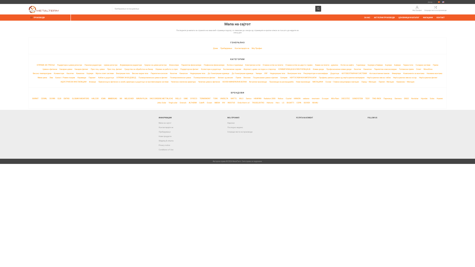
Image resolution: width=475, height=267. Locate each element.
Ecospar (325, 98)
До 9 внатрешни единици (242, 73)
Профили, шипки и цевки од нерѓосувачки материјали (342, 78)
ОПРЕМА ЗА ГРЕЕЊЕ (46, 65)
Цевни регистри (110, 65)
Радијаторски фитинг (189, 69)
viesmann (316, 98)
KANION (297, 98)
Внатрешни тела (123, 73)
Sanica (248, 98)
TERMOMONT (205, 98)
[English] (443, 2)
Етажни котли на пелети (273, 65)
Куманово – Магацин (405, 82)
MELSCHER (129, 98)
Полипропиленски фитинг (204, 78)
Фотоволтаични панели (379, 73)
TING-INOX (376, 98)
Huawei (440, 98)
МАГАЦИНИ (318, 82)
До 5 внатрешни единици (218, 73)
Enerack (183, 103)
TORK (215, 98)
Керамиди (81, 78)
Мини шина (42, 78)
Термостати (408, 65)
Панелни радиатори (92, 65)
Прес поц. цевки (98, 69)
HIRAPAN (257, 98)
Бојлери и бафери (375, 65)
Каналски (367, 69)
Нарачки (231, 123)
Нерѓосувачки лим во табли (379, 78)
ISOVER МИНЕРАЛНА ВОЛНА (234, 82)
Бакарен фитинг (81, 69)
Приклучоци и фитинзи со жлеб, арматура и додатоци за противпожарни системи (133, 82)
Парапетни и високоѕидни (385, 69)
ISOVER (307, 103)
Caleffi (201, 103)
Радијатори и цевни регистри (69, 65)
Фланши (92, 82)
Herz (278, 103)
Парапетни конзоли (159, 73)
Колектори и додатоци (211, 69)
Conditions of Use (166, 150)
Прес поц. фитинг (114, 69)
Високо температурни (42, 73)
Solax (432, 98)
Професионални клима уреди (338, 69)
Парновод (387, 98)
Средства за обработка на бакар (138, 69)
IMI (121, 98)
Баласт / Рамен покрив (65, 78)
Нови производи (303, 82)
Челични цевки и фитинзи (209, 82)
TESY (367, 98)
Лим (51, 78)
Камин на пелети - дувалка (326, 65)
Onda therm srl (243, 103)
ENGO (406, 98)
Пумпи (435, 65)
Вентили (247, 78)
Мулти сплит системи (105, 73)
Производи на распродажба (281, 82)
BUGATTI (290, 103)
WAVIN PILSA (141, 98)
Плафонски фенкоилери (214, 65)
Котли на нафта (347, 65)
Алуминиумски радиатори (131, 65)
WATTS (234, 98)
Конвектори (59, 73)
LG (283, 103)
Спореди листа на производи (435, 10)
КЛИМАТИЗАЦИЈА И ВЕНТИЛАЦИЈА (294, 69)
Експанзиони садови (232, 69)
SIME (186, 98)
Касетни (357, 69)
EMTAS (67, 98)
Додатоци (334, 73)
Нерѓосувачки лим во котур (405, 78)
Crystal (288, 98)
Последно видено (235, 127)
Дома (215, 48)
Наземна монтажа (434, 73)
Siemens (398, 98)
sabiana (306, 98)
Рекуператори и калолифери (316, 73)
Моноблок (428, 69)
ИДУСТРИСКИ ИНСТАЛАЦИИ (73, 82)
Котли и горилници (235, 65)
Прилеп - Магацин (386, 82)
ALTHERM (193, 103)
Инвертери (396, 73)
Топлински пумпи (406, 69)
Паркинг (92, 78)
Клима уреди (318, 69)
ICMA (103, 98)
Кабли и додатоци (106, 78)
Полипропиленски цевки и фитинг (153, 78)
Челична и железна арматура (183, 82)
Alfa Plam (335, 98)
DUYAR (52, 98)
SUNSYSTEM (357, 98)
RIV (223, 103)
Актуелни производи (258, 82)
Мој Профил (417, 10)
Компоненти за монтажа (413, 73)
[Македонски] (439, 2)
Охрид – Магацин (368, 82)
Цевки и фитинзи (50, 69)
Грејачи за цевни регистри (155, 65)
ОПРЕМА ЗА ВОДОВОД (126, 78)
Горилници (360, 65)
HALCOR (95, 98)
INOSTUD (231, 103)
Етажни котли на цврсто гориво (299, 65)
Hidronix (270, 103)
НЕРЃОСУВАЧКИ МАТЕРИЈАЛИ (303, 78)
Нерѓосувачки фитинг (428, 78)
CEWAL (44, 98)
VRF (266, 73)
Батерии (284, 78)
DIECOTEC (346, 98)
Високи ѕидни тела (140, 73)
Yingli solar (173, 103)
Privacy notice (164, 145)
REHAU (315, 103)
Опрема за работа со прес (166, 69)
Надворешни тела (197, 73)
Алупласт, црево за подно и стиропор (260, 69)
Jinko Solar (161, 103)
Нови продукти (165, 136)
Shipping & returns (166, 141)
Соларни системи (423, 65)
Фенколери (174, 65)
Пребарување (226, 48)
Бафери (397, 65)
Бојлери (388, 65)
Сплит (418, 69)
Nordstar (414, 98)
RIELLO (178, 98)
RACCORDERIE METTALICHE (161, 98)
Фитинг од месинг (225, 78)
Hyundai (424, 98)
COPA (299, 103)
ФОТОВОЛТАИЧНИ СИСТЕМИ (354, 73)
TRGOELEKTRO (258, 103)
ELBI (59, 98)
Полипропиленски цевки (180, 78)
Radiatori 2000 (269, 98)
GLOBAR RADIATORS (80, 98)
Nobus (280, 98)
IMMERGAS (112, 98)
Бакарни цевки (66, 69)
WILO (241, 98)
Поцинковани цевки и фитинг (265, 78)
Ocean (209, 103)
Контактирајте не (242, 48)
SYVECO (193, 98)
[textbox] (213, 9)
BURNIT (35, 98)
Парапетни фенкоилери (191, 65)
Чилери (259, 73)
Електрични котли (252, 65)
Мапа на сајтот (165, 123)
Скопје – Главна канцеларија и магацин (342, 82)
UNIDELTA (224, 98)
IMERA (217, 103)
